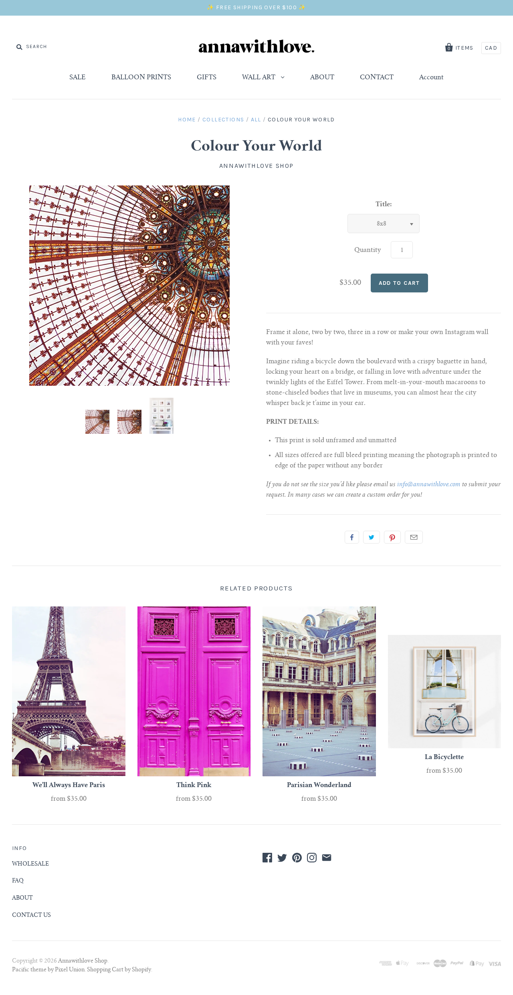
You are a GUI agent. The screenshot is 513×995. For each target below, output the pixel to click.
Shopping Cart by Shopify (119, 970)
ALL (256, 119)
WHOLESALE (30, 864)
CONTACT (377, 78)
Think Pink (193, 785)
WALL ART (259, 78)
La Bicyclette (444, 757)
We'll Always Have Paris (68, 785)
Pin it (392, 537)
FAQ (18, 881)
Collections (223, 119)
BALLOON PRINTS (141, 78)
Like (352, 537)
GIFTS (206, 78)
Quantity (367, 250)
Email (414, 537)
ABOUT (322, 78)
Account (431, 78)
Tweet (371, 537)
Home (187, 119)
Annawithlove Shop (256, 165)
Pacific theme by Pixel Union (48, 970)
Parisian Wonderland (319, 785)
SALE (77, 78)
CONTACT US (31, 915)
